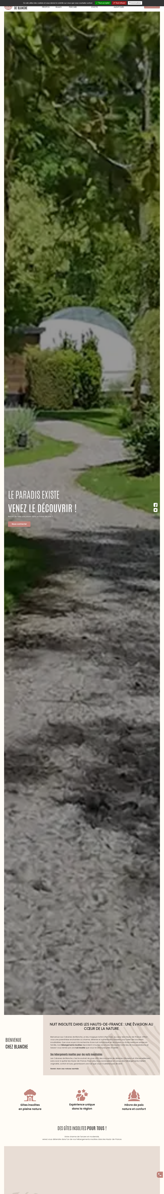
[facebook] (156, 505)
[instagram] (156, 510)
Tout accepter (104, 3)
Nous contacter (19, 524)
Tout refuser (120, 3)
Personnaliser (135, 3)
